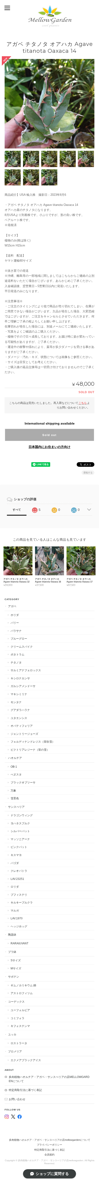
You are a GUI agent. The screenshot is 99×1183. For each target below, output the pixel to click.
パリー (15, 622)
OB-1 (14, 766)
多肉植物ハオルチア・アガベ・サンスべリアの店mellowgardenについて (49, 1078)
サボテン (13, 976)
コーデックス (16, 1001)
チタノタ (16, 662)
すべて (17, 509)
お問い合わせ (17, 1099)
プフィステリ (19, 894)
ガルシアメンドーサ (23, 686)
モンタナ (16, 702)
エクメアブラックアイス (26, 1060)
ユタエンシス (19, 717)
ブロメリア (15, 1051)
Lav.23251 (17, 878)
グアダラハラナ (20, 709)
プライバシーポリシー (49, 1144)
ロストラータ (19, 1043)
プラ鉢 (12, 951)
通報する (88, 472)
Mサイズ (16, 968)
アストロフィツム (22, 993)
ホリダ (15, 614)
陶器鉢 (12, 934)
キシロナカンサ (20, 678)
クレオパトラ (19, 870)
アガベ (12, 606)
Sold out (49, 435)
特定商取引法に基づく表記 (25, 1089)
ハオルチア (15, 757)
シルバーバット (20, 831)
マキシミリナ (19, 694)
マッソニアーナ (20, 839)
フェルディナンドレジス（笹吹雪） (33, 741)
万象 (13, 790)
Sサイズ (16, 960)
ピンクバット (19, 846)
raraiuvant (19, 943)
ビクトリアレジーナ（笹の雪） (30, 749)
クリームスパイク (22, 646)
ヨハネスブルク (20, 823)
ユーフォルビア (20, 1010)
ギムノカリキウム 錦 (23, 985)
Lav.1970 (17, 918)
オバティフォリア (22, 725)
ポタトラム (17, 654)
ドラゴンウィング (22, 815)
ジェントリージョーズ (24, 733)
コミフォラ (17, 1018)
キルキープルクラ (22, 902)
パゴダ (15, 862)
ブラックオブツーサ (23, 782)
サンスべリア (16, 806)
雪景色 (15, 798)
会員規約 (49, 1154)
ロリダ (15, 886)
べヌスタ (16, 774)
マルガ (15, 910)
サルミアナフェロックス (26, 670)
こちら (83, 402)
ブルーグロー (19, 638)
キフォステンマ (20, 1025)
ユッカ (12, 1034)
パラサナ (16, 630)
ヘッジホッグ (19, 926)
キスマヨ (16, 854)
